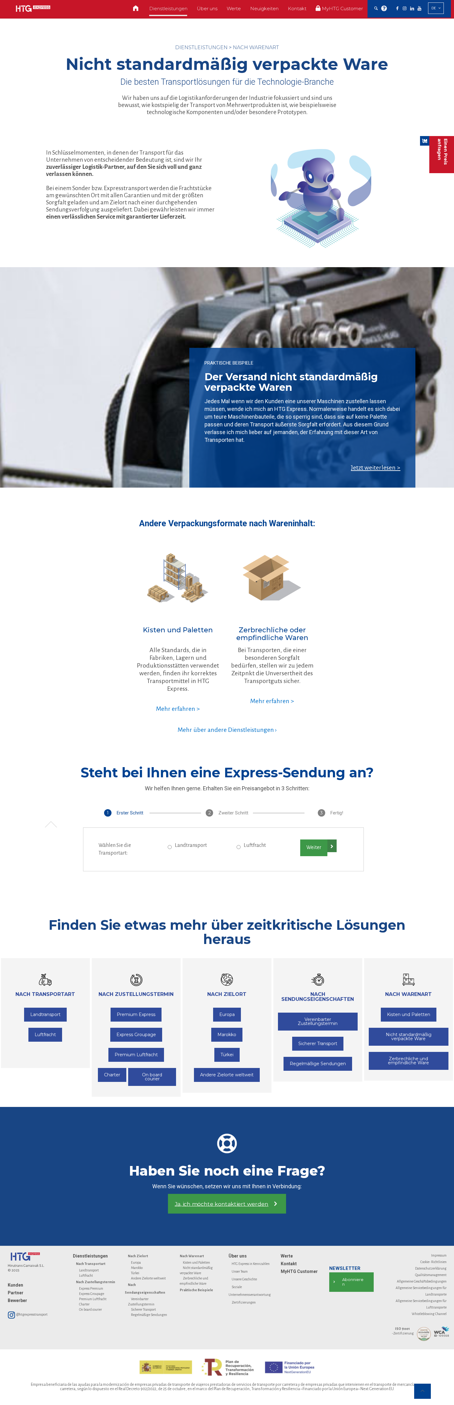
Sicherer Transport (143, 1309)
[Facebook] (397, 8)
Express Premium (91, 1288)
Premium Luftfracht (93, 1299)
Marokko (137, 1268)
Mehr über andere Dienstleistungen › (227, 729)
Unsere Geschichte (244, 1279)
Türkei (135, 1273)
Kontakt (289, 1263)
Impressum (439, 1255)
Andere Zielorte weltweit (148, 1278)
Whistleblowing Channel (429, 1314)
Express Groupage (91, 1294)
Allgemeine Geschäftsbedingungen (422, 1281)
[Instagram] (404, 8)
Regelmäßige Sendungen (149, 1315)
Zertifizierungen (244, 1302)
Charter (84, 1304)
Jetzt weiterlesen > (375, 467)
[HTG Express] (33, 8)
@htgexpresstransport (32, 1314)
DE (433, 8)
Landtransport (191, 845)
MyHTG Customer (299, 1271)
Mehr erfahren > (178, 708)
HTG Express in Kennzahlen (251, 1264)
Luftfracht (255, 845)
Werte (287, 1255)
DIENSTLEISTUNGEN (201, 47)
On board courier (90, 1309)
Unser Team (240, 1271)
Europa (136, 1262)
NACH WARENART (256, 47)
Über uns (238, 1255)
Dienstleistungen (90, 1255)
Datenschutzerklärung (431, 1268)
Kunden (15, 1285)
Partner (15, 1292)
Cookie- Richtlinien (433, 1262)
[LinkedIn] (412, 8)
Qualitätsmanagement (431, 1275)
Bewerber (17, 1300)
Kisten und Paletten (196, 1262)
